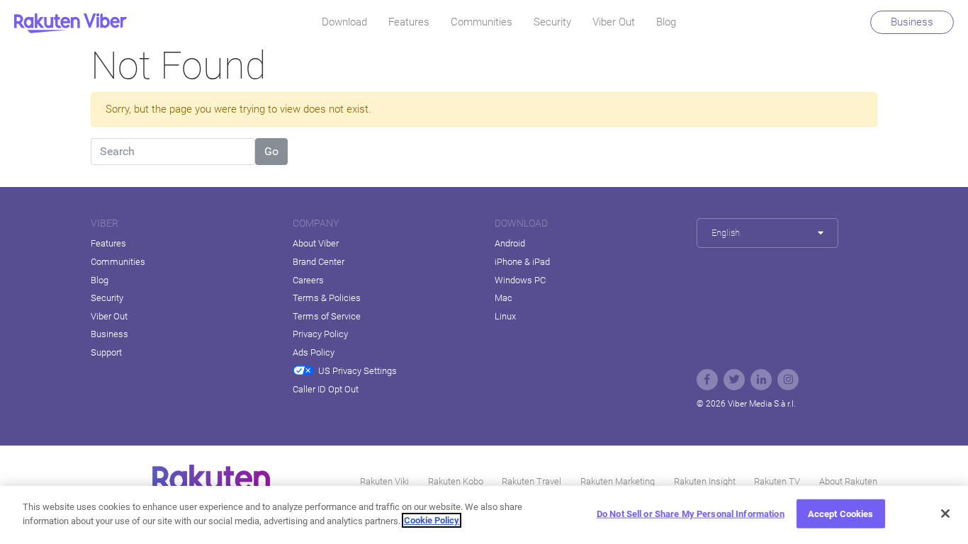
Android (510, 243)
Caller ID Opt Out (326, 389)
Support (106, 352)
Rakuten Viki (384, 481)
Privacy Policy (320, 334)
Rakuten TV (777, 481)
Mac (503, 298)
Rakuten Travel (531, 481)
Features (408, 22)
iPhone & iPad (522, 261)
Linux (505, 316)
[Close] (945, 513)
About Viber (316, 243)
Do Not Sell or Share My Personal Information (690, 514)
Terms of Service (327, 316)
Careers (308, 280)
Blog (666, 22)
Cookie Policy (431, 520)
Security (552, 22)
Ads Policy (313, 352)
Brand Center (318, 261)
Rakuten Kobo (455, 481)
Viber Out (613, 22)
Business (912, 22)
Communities (481, 22)
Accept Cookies (841, 514)
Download (344, 22)
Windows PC (520, 280)
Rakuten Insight (705, 481)
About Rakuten (848, 481)
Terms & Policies (327, 298)
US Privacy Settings (357, 371)
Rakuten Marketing (617, 481)
